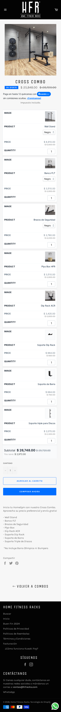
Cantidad (7, 463)
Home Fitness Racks (20, 702)
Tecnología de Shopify (40, 702)
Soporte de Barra (46, 384)
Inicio (6, 618)
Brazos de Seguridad (44, 219)
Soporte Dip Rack (46, 345)
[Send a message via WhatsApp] (55, 706)
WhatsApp (9, 691)
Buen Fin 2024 (11, 623)
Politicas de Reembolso (16, 633)
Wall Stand (49, 126)
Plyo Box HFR (48, 266)
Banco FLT (49, 173)
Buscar (7, 613)
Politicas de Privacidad (16, 628)
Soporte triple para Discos (42, 423)
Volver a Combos (32, 586)
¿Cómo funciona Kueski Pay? (20, 648)
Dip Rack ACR (48, 305)
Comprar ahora (30, 491)
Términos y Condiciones (16, 638)
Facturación (10, 643)
